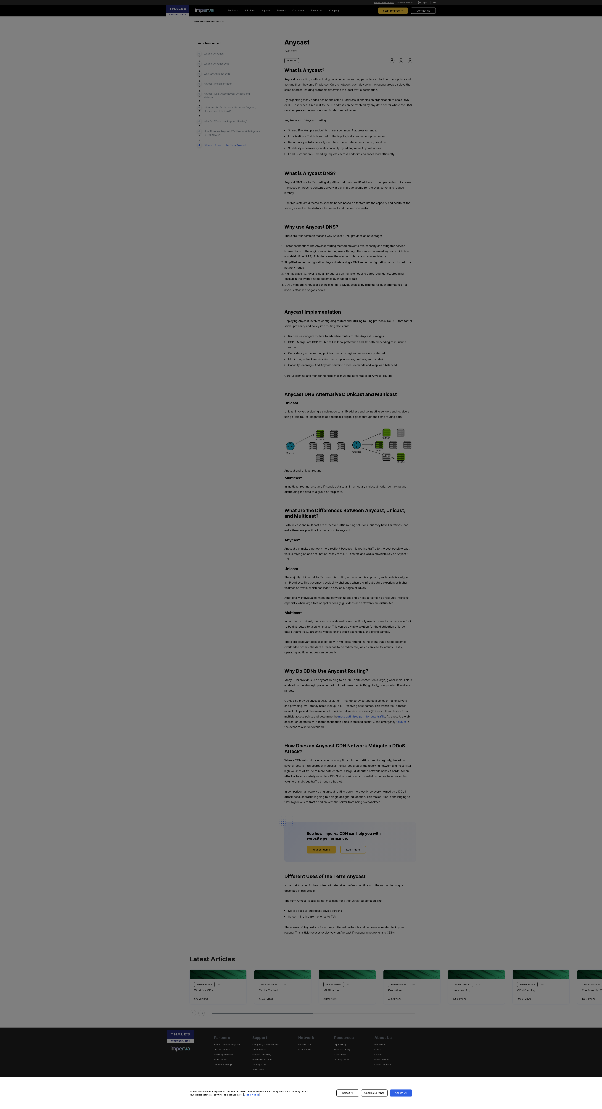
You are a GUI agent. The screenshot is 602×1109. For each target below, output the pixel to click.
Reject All (348, 1092)
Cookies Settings (374, 1092)
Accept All (401, 1092)
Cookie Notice (251, 1094)
